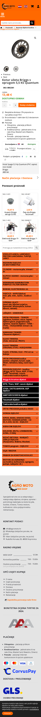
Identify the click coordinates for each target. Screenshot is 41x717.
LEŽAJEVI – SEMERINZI (13, 313)
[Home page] (1, 28)
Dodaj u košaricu (27, 105)
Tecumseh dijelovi (11, 399)
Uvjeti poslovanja (13, 582)
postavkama (34, 709)
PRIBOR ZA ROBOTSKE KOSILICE (18, 455)
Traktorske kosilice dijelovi (15, 404)
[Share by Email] (30, 156)
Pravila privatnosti (13, 584)
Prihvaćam (7, 713)
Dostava (9, 587)
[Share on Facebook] (22, 156)
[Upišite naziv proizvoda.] (32, 23)
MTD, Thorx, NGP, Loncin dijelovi (18, 384)
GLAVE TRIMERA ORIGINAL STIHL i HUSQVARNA (17, 346)
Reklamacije (10, 595)
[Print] (34, 156)
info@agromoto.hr (13, 529)
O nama (9, 579)
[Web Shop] (8, 6)
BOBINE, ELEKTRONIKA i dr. (16, 289)
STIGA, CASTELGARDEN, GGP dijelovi (16, 389)
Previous (6, 74)
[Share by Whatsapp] (26, 156)
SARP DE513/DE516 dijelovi (15, 395)
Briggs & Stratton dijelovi (14, 379)
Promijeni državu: (24, 148)
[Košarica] (32, 6)
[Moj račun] (38, 6)
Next (5, 77)
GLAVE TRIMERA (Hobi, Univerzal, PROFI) (14, 340)
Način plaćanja (12, 592)
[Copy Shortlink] (5, 159)
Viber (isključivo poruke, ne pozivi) (20, 536)
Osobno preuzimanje (14, 590)
